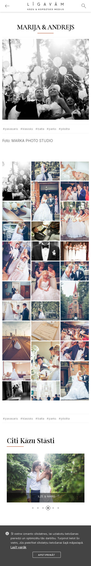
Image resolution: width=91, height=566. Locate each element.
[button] (33, 508)
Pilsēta (65, 129)
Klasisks (28, 129)
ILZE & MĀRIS (46, 496)
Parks (52, 129)
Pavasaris (11, 129)
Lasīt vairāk (18, 547)
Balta (41, 129)
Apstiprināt (46, 555)
